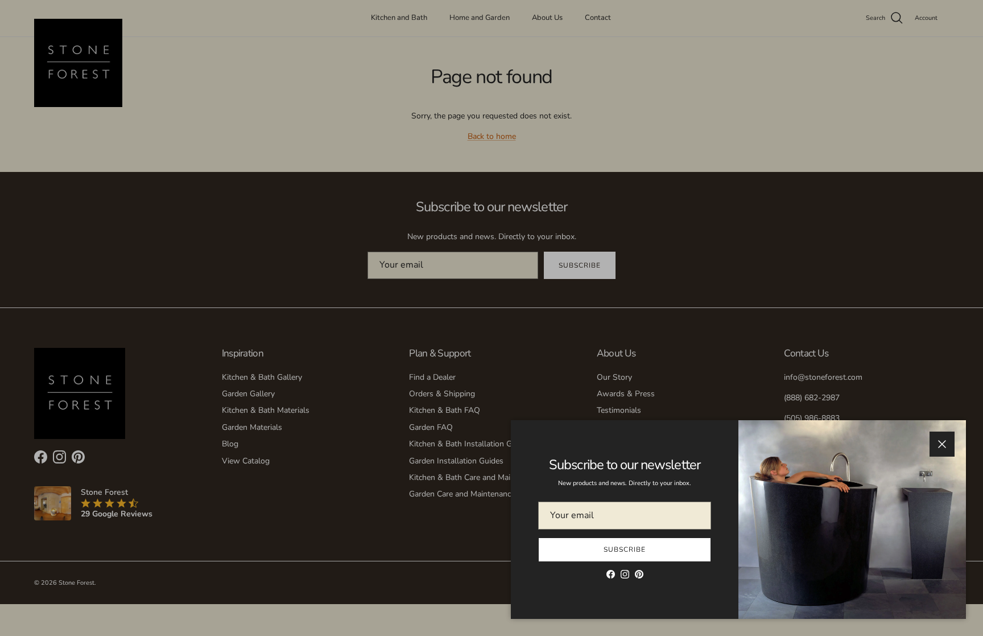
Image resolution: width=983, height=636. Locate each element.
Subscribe (625, 549)
